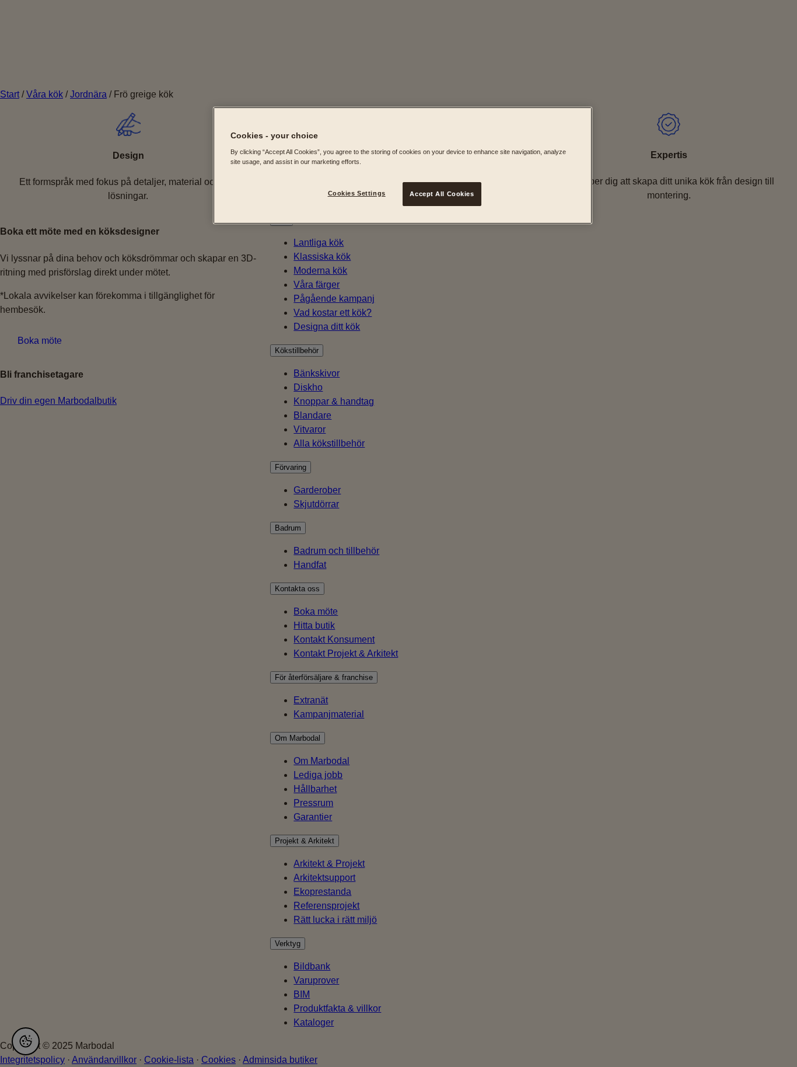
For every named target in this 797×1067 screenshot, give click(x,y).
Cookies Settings (357, 193)
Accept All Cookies (442, 193)
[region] (402, 166)
